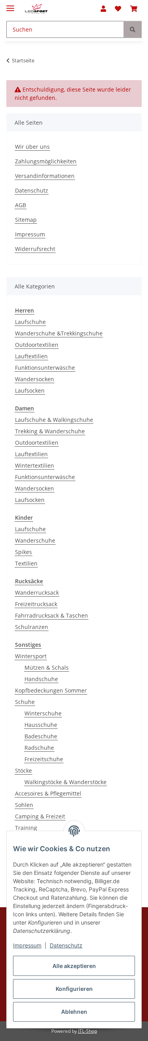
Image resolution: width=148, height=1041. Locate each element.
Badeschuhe (40, 736)
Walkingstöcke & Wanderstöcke (65, 782)
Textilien (26, 563)
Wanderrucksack (37, 592)
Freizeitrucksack (36, 604)
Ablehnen (74, 1011)
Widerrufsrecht (35, 249)
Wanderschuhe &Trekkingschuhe (59, 333)
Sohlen (24, 805)
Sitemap (26, 219)
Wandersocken (34, 379)
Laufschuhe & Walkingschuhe (54, 419)
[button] (103, 9)
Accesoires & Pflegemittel (48, 793)
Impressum (27, 945)
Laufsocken (30, 390)
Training (26, 827)
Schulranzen (31, 627)
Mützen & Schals (46, 667)
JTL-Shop (87, 1031)
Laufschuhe (30, 322)
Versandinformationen (45, 176)
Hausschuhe (40, 724)
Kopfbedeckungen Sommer (51, 690)
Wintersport (31, 656)
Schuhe (25, 702)
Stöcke (23, 770)
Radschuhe (39, 747)
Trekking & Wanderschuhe (50, 431)
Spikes (23, 552)
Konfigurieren (74, 988)
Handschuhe (41, 679)
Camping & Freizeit (40, 816)
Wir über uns (32, 146)
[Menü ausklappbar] (10, 5)
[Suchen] (133, 29)
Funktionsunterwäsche (45, 367)
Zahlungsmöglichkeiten (46, 161)
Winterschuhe (43, 713)
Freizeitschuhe (43, 759)
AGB (20, 205)
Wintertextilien (34, 465)
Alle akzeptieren (74, 965)
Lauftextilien (31, 356)
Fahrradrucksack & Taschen (51, 615)
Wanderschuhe (35, 540)
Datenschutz (66, 945)
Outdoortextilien (36, 344)
